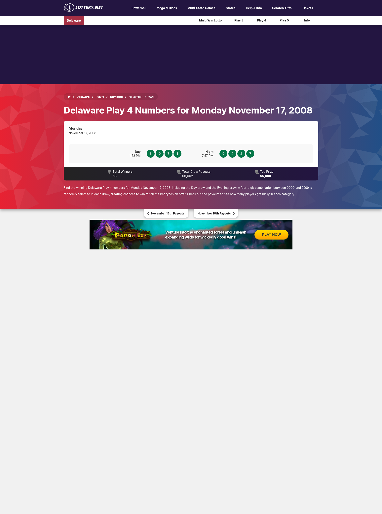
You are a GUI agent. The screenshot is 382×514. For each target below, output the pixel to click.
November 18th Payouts (214, 213)
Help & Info (254, 8)
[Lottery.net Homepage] (69, 96)
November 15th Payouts (167, 213)
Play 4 (261, 20)
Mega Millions (167, 8)
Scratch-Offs (282, 8)
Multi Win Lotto (210, 20)
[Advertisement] (191, 54)
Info (307, 20)
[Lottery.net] (83, 11)
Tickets (307, 8)
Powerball (139, 8)
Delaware (74, 20)
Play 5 (284, 20)
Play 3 (239, 20)
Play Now (271, 235)
